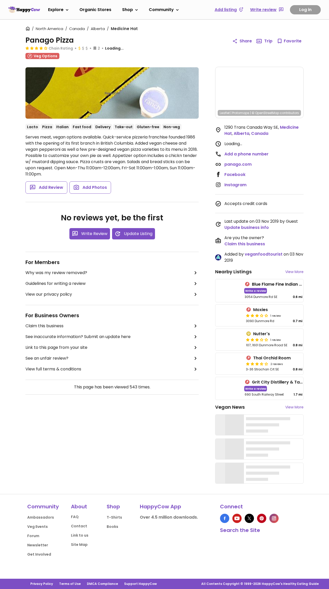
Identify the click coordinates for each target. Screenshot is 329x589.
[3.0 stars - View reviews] (257, 339)
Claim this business (44, 326)
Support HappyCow (140, 584)
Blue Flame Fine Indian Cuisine (283, 284)
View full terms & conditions (53, 369)
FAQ (75, 516)
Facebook (234, 174)
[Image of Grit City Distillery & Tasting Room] (229, 388)
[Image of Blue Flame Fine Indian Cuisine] (229, 290)
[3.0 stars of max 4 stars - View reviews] (257, 315)
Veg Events (37, 526)
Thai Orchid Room (272, 358)
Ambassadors (40, 517)
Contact (79, 526)
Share (246, 41)
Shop (127, 10)
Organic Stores (95, 10)
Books (112, 526)
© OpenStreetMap (265, 113)
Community (161, 10)
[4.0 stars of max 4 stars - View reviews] (36, 48)
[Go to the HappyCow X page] (249, 518)
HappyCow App (160, 506)
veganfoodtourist (263, 254)
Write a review (255, 291)
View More (294, 271)
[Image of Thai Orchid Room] (229, 364)
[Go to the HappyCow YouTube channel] (237, 518)
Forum (33, 535)
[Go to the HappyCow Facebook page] (224, 518)
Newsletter (37, 545)
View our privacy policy (48, 294)
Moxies (260, 310)
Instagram (235, 185)
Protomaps (240, 113)
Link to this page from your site (56, 347)
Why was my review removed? (56, 273)
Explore (55, 10)
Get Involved (39, 554)
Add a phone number (246, 154)
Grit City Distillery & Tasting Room (288, 382)
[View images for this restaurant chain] (112, 93)
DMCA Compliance (102, 584)
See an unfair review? (46, 358)
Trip (268, 41)
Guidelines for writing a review (55, 283)
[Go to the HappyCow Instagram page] (274, 518)
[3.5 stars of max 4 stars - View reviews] (257, 363)
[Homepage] (24, 9)
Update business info (246, 227)
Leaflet (225, 113)
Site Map (79, 544)
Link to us (79, 535)
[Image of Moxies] (229, 315)
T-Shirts (114, 517)
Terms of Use (70, 584)
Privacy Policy (41, 584)
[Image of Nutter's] (229, 339)
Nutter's (261, 334)
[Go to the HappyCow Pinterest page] (261, 518)
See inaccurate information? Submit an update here (78, 337)
